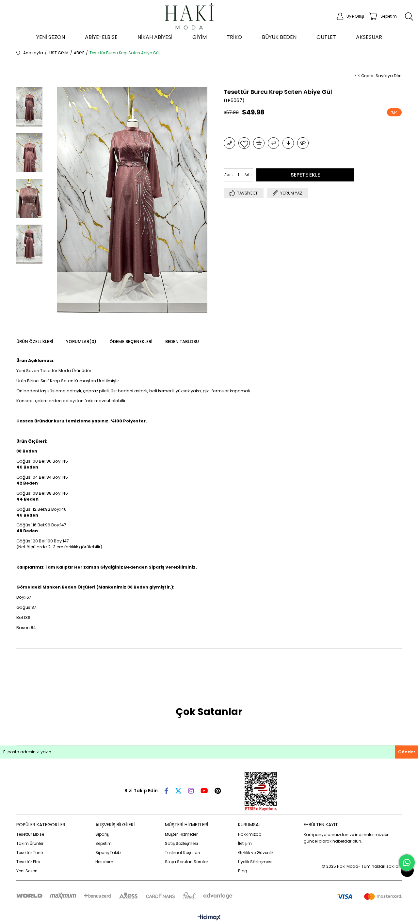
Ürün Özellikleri (34, 341)
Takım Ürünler (29, 843)
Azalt (228, 174)
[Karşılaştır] (273, 143)
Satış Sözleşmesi (181, 843)
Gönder (406, 752)
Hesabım (104, 861)
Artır (248, 174)
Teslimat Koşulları (182, 852)
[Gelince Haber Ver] (303, 143)
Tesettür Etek (28, 861)
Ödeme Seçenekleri (130, 341)
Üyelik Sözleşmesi (255, 861)
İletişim (245, 843)
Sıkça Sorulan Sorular (186, 861)
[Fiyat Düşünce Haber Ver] (288, 143)
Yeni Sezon (27, 871)
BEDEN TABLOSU (182, 341)
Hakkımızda (250, 834)
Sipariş (102, 834)
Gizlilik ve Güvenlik (256, 852)
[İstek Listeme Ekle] (259, 143)
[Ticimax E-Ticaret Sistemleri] (209, 917)
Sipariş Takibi (108, 852)
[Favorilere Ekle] (244, 143)
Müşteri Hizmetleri (182, 834)
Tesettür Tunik (29, 852)
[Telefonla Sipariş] (229, 143)
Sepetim (103, 843)
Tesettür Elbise (30, 834)
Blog (242, 871)
